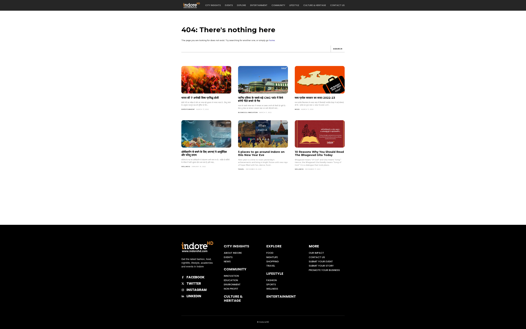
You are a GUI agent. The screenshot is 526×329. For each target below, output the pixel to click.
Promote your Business (324, 270)
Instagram (197, 290)
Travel (241, 169)
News (297, 109)
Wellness (185, 166)
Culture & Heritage (233, 298)
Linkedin (194, 296)
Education (231, 280)
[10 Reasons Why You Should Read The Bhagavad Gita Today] (320, 134)
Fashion (271, 280)
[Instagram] (182, 290)
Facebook (196, 277)
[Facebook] (182, 277)
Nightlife (272, 257)
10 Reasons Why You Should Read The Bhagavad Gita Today (319, 153)
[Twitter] (182, 283)
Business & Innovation (248, 112)
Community (235, 269)
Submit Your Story (321, 265)
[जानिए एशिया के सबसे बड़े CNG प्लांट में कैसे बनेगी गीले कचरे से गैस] (263, 79)
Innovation (231, 276)
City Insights (236, 246)
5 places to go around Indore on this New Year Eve (261, 153)
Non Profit (231, 288)
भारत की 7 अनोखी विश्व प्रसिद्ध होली (200, 97)
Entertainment (188, 109)
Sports (271, 284)
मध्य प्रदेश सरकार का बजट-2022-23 (315, 97)
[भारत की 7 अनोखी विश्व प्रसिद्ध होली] (206, 79)
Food (269, 253)
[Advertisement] (263, 204)
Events (228, 257)
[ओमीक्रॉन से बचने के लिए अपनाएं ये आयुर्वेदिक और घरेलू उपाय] (206, 134)
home (272, 40)
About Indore (233, 253)
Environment (232, 284)
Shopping (272, 261)
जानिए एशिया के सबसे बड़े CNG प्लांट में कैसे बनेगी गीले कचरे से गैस (260, 99)
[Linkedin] (182, 296)
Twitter (194, 284)
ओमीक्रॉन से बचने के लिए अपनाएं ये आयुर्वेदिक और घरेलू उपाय (204, 153)
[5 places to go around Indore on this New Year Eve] (263, 134)
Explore (273, 246)
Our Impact (316, 253)
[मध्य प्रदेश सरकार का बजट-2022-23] (320, 79)
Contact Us (317, 257)
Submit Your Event (321, 261)
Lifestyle (274, 273)
